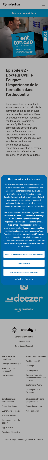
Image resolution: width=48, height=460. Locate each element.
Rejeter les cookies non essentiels (24, 272)
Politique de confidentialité (25, 243)
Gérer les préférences (24, 279)
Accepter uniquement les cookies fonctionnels (24, 254)
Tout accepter (24, 263)
